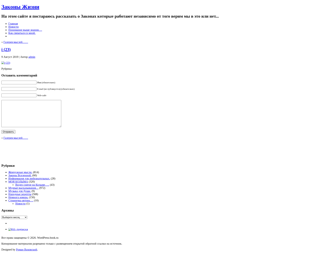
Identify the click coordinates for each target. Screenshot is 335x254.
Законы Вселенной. (20, 175)
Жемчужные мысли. (20, 172)
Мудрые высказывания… (23, 187)
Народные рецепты (19, 194)
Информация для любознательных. (29, 178)
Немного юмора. (18, 197)
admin (31, 56)
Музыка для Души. (19, 191)
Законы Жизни (20, 7)
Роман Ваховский (26, 249)
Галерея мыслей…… (15, 42)
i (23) (6, 49)
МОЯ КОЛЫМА (18, 181)
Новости (20, 203)
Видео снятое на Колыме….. (32, 184)
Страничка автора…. (20, 200)
